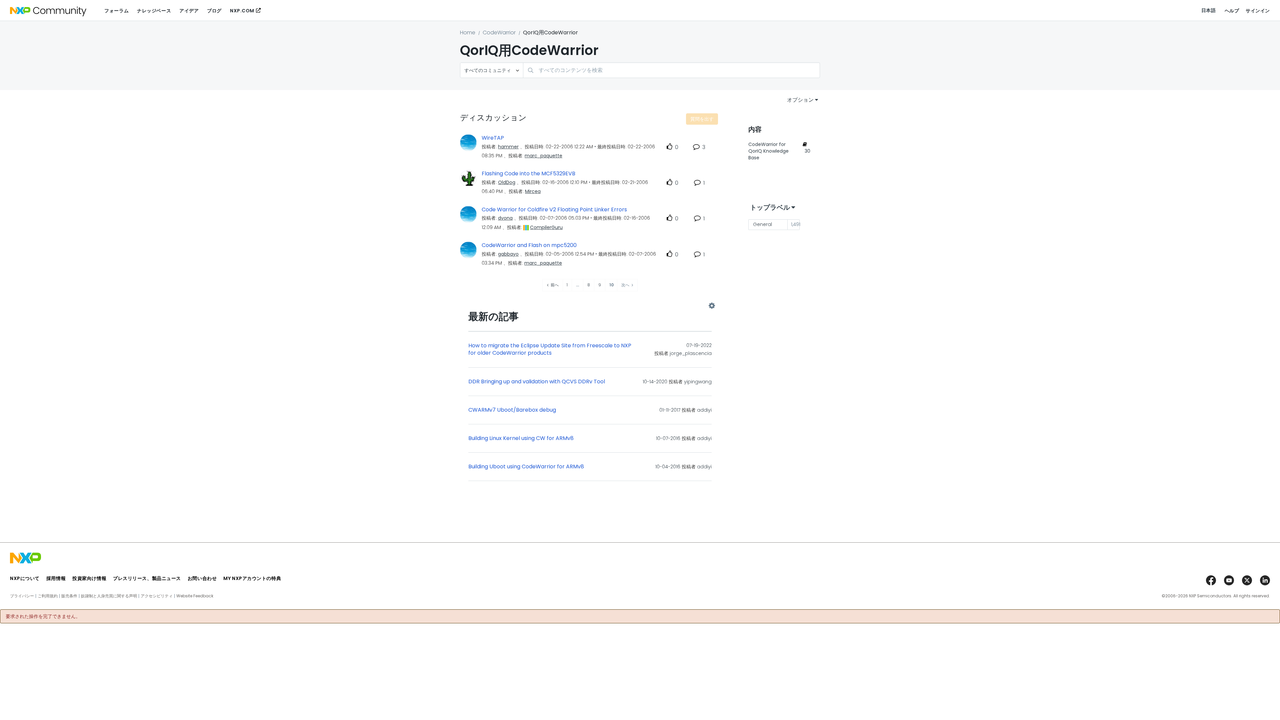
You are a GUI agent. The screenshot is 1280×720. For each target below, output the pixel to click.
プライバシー (22, 596)
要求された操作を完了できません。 (43, 616)
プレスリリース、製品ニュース (147, 578)
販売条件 (69, 596)
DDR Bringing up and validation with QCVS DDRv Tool (536, 381)
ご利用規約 (48, 596)
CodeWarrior (499, 32)
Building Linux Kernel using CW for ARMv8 (521, 438)
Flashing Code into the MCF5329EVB (528, 173)
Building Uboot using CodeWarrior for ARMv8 (526, 466)
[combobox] (671, 70)
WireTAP (493, 138)
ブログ (214, 10)
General (762, 224)
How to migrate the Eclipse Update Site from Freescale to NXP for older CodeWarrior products (549, 349)
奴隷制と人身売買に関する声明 (109, 596)
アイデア (189, 10)
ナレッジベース (154, 10)
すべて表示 (590, 306)
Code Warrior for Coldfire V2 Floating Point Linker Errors (554, 209)
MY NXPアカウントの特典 (252, 578)
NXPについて (25, 578)
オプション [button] (800, 100)
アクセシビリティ (157, 596)
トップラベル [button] (770, 207)
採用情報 (56, 578)
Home (467, 32)
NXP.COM (242, 10)
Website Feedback (194, 596)
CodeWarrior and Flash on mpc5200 (529, 245)
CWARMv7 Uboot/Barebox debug (512, 410)
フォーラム (116, 10)
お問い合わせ (202, 578)
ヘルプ (1232, 10)
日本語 (1208, 10)
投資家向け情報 (89, 578)
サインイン (1258, 10)
